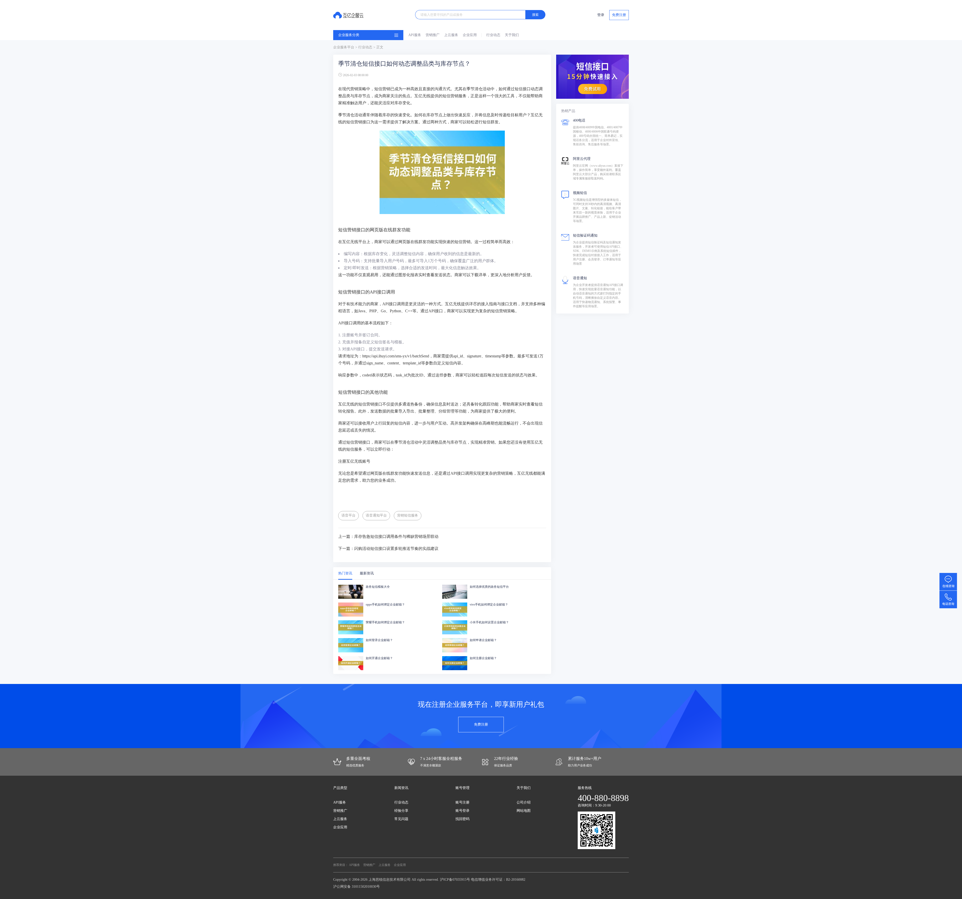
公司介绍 (524, 802)
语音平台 (348, 515)
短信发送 (504, 375)
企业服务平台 (343, 47)
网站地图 (524, 811)
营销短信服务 (407, 515)
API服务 (414, 35)
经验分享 (401, 811)
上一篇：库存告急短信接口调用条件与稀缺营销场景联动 (388, 536)
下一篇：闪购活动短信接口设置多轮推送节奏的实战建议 (388, 548)
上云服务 (451, 35)
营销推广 (433, 35)
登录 (600, 15)
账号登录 (462, 811)
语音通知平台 (376, 515)
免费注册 (619, 15)
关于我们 (512, 35)
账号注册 (462, 802)
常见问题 (401, 819)
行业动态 (493, 35)
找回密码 (462, 819)
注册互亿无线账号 (354, 461)
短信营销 (382, 89)
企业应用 (470, 35)
